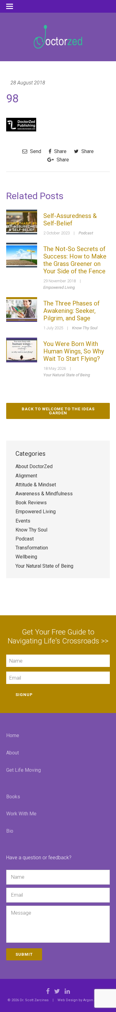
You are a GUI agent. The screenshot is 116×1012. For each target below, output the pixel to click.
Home (12, 735)
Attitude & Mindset (35, 485)
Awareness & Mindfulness (44, 494)
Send (35, 151)
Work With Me (21, 814)
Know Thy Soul (84, 328)
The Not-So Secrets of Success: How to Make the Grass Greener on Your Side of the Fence (74, 260)
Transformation (31, 548)
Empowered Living (59, 287)
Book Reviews (31, 503)
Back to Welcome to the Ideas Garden (58, 411)
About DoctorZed (34, 466)
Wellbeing (26, 557)
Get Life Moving (23, 770)
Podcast (86, 233)
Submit (24, 954)
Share (60, 151)
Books (13, 797)
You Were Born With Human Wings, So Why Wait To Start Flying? (73, 351)
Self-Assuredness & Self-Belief (70, 219)
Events (22, 521)
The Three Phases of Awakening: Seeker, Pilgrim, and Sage (71, 311)
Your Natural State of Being (66, 375)
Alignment (26, 476)
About (12, 753)
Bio (9, 831)
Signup (24, 694)
